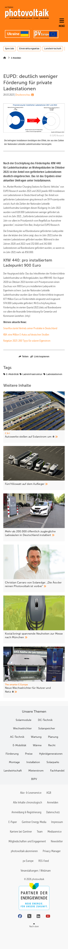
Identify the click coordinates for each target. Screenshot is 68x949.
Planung (53, 736)
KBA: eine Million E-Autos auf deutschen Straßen (26, 334)
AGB (48, 792)
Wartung (36, 736)
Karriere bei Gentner (21, 831)
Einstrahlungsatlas (29, 48)
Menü (62, 26)
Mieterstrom (36, 770)
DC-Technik (45, 720)
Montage (14, 762)
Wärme (37, 745)
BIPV (34, 779)
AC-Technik (17, 736)
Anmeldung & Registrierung (26, 812)
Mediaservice (55, 831)
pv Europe (28, 860)
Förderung (12, 753)
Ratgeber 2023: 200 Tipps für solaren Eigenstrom (26, 340)
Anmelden (52, 802)
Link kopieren (41, 356)
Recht (51, 745)
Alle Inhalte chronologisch (27, 802)
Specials (9, 48)
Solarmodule (23, 720)
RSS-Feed (43, 860)
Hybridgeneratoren (51, 753)
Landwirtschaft (52, 48)
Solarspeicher (46, 728)
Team (40, 831)
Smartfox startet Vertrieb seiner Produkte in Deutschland (30, 328)
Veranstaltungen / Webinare (36, 870)
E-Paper (12, 822)
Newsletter (57, 841)
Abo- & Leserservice (30, 792)
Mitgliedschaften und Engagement (27, 841)
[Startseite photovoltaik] (27, 12)
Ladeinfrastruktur (32, 374)
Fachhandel (57, 770)
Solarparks (53, 762)
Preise (29, 753)
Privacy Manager (52, 851)
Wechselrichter (22, 728)
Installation (33, 762)
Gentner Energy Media (34, 822)
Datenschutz (53, 812)
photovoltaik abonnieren (24, 851)
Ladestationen (54, 374)
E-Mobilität (12, 374)
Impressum (57, 822)
